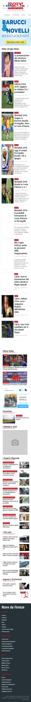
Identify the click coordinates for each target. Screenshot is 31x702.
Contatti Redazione (6, 680)
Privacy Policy (5, 687)
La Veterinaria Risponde (8, 648)
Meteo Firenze (5, 665)
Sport (23, 15)
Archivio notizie (5, 631)
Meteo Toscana (5, 667)
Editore (3, 677)
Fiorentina (4, 620)
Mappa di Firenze (6, 663)
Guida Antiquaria (6, 651)
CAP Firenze (4, 670)
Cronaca (7, 15)
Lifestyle (4, 627)
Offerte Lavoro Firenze (7, 658)
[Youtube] (23, 6)
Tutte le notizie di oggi (7, 629)
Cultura (3, 624)
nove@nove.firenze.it (7, 691)
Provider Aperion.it (6, 682)
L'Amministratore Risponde (8, 641)
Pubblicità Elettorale (7, 689)
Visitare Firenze (5, 660)
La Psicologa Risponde (7, 646)
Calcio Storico (5, 639)
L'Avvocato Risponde (7, 644)
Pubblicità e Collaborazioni (8, 684)
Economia (16, 15)
